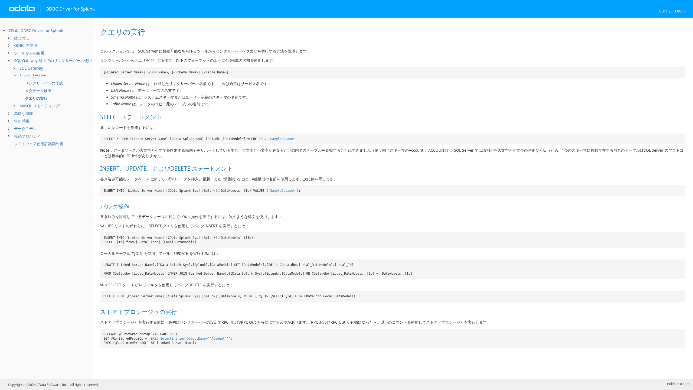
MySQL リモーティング (39, 105)
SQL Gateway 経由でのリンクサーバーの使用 (53, 60)
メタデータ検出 (38, 90)
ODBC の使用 (25, 45)
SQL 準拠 (22, 120)
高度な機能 (23, 113)
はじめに (21, 37)
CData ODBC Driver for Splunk (36, 30)
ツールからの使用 (29, 53)
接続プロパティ (27, 136)
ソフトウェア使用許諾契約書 (38, 143)
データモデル (25, 128)
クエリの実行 (36, 98)
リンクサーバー (32, 75)
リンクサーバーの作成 (44, 83)
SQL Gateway (31, 68)
